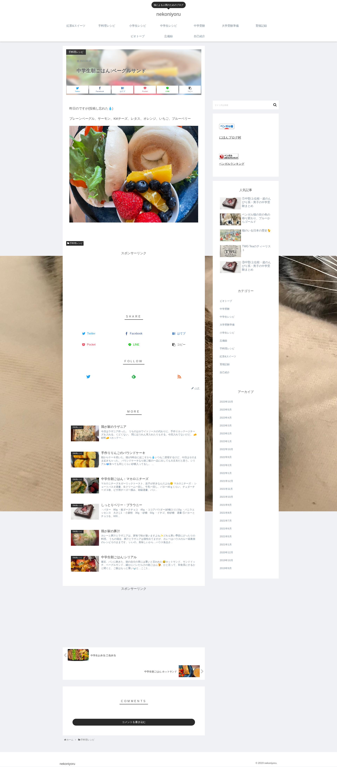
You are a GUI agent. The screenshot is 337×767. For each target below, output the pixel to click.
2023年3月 (226, 425)
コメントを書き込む (134, 721)
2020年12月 (226, 552)
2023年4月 (226, 417)
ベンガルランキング (231, 163)
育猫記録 (225, 364)
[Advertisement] (133, 280)
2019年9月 (226, 568)
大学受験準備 (227, 324)
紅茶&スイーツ (228, 356)
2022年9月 (226, 457)
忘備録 (223, 340)
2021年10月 (226, 496)
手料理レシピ (76, 243)
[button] (275, 105)
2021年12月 (226, 481)
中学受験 (225, 308)
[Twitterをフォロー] (88, 376)
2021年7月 (226, 520)
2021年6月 (226, 528)
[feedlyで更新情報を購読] (134, 376)
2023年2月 (226, 433)
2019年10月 (226, 560)
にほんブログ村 (230, 137)
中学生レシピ (227, 316)
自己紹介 (225, 372)
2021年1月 (226, 544)
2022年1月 (226, 473)
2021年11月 (226, 488)
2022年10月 (226, 449)
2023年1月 (226, 441)
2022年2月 (226, 465)
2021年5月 (226, 536)
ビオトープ (226, 301)
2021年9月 (226, 504)
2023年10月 (226, 401)
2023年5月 (226, 409)
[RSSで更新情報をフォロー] (179, 376)
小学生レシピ (227, 332)
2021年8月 (226, 512)
